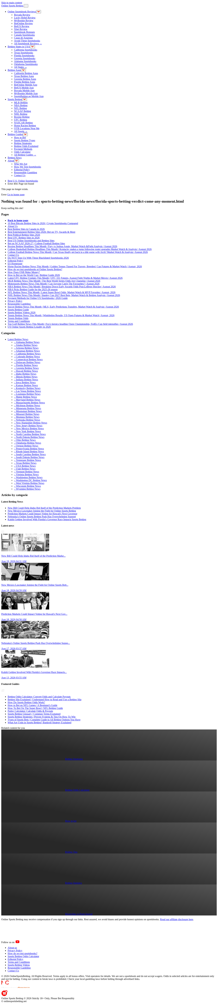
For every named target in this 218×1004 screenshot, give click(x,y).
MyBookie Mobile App (26, 93)
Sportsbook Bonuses (24, 32)
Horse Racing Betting (25, 125)
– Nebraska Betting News (27, 420)
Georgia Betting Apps (25, 79)
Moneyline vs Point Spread (78, 914)
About (11, 160)
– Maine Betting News (25, 396)
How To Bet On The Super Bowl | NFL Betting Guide (35, 708)
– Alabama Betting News (26, 342)
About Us (13, 226)
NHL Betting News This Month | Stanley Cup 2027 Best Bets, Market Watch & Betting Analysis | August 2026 (64, 295)
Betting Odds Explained (26, 146)
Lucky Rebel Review (25, 17)
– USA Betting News (25, 466)
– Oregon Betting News (26, 445)
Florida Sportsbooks (24, 55)
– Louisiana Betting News (27, 394)
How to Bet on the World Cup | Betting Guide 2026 (34, 275)
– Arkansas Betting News (27, 350)
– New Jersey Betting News (28, 425)
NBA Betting (20, 105)
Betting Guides (15, 134)
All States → (20, 67)
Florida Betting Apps (24, 82)
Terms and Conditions (19, 321)
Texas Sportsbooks (23, 52)
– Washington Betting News (28, 477)
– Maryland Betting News (27, 399)
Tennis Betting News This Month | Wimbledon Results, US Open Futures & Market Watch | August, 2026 (61, 315)
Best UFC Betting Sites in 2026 (24, 237)
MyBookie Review (23, 20)
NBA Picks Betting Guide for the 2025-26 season (33, 289)
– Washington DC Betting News (30, 480)
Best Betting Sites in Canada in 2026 (26, 229)
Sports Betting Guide (18, 309)
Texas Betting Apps (24, 76)
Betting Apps (14, 70)
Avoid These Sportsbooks (27, 40)
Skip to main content (11, 2)
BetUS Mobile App (24, 87)
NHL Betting (20, 114)
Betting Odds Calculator (77, 790)
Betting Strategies (23, 143)
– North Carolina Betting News (30, 434)
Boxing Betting (22, 117)
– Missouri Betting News (26, 414)
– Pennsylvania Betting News (29, 448)
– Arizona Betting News (26, 348)
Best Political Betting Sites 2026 (24, 234)
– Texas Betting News (25, 463)
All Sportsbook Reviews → (28, 43)
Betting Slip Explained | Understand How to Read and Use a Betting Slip (44, 699)
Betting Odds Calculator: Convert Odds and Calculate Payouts (39, 696)
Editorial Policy (22, 169)
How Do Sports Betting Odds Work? (26, 702)
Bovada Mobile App (24, 90)
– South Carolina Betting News (30, 454)
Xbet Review (20, 29)
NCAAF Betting (22, 111)
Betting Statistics (73, 883)
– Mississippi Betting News (28, 411)
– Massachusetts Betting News (29, 402)
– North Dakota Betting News (29, 437)
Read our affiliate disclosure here (176, 919)
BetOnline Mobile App (25, 84)
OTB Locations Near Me (26, 128)
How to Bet (20, 137)
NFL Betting (20, 108)
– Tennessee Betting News (27, 460)
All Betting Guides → (25, 154)
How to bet (70, 821)
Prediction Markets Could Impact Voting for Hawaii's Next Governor (42, 513)
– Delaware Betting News (27, 362)
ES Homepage (15, 263)
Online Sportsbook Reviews (22, 11)
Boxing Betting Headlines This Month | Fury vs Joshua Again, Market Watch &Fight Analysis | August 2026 (62, 246)
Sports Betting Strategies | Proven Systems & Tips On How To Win (41, 716)
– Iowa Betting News (25, 382)
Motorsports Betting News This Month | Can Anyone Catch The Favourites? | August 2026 (53, 283)
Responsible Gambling (25, 172)
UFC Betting (20, 119)
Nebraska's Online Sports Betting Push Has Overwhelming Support (42, 516)
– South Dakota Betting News (29, 457)
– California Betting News (27, 353)
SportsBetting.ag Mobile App (29, 96)
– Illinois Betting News (25, 376)
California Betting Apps (26, 73)
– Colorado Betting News (27, 356)
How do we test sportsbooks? (22, 953)
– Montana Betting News (26, 417)
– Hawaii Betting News (26, 371)
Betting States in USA (19, 46)
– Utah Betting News (24, 468)
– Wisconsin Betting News (27, 486)
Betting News (15, 157)
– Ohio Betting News (25, 440)
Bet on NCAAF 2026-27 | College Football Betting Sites (36, 243)
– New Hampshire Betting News (30, 422)
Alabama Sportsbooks (25, 61)
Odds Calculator (22, 152)
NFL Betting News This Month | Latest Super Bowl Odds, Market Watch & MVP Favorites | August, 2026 (61, 292)
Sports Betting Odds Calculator (23, 956)
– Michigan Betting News (27, 405)
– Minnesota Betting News (27, 408)
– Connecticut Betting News (28, 359)
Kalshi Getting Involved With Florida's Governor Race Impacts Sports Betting (47, 519)
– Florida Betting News (26, 365)
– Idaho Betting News (25, 373)
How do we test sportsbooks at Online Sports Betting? (35, 269)
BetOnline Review (23, 23)
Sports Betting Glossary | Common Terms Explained (34, 714)
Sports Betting (15, 99)
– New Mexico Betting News (29, 428)
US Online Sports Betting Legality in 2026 (29, 327)
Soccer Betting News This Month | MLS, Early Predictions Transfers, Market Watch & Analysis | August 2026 (63, 306)
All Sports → (20, 131)
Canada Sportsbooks (24, 35)
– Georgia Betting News (26, 368)
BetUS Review (21, 26)
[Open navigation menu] (26, 6)
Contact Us (19, 175)
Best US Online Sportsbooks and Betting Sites (31, 240)
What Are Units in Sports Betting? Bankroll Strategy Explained (39, 722)
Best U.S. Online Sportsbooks (23, 180)
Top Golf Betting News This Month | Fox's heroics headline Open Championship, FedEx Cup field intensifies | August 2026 (70, 324)
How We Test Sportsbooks (27, 166)
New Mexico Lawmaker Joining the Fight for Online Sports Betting (42, 510)
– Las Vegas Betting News (27, 391)
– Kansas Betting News (26, 385)
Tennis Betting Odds (18, 318)
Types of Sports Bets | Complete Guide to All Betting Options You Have (44, 719)
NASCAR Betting (23, 122)
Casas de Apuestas (23, 37)
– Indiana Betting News (26, 379)
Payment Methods (23, 149)
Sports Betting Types (24, 140)
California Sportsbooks (25, 49)
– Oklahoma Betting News (27, 443)
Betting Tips (71, 852)
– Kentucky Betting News (27, 388)
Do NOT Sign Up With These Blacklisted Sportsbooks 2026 (38, 257)
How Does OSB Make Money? (24, 272)
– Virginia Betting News (26, 474)
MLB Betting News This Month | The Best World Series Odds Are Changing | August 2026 (54, 280)
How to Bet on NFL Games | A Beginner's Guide (32, 705)
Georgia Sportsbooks (24, 58)
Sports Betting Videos (19, 965)
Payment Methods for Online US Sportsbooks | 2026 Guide (38, 298)
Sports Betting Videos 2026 (21, 312)
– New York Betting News (27, 431)
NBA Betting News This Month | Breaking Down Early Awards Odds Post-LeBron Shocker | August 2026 (62, 286)
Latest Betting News (18, 339)
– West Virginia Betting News (29, 483)
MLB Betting (21, 102)
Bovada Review (22, 14)
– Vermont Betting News (26, 471)
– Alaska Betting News (25, 345)
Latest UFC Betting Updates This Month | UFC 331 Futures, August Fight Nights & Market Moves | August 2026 (65, 278)
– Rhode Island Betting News (29, 451)
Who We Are (20, 164)
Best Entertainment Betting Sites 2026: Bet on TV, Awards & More (41, 232)
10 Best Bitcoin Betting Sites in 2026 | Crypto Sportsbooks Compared (43, 223)
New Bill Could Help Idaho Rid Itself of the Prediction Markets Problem (44, 508)
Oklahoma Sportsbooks (26, 64)
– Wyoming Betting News (27, 489)
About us (12, 947)
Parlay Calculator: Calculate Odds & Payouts (30, 711)
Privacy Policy (15, 301)
